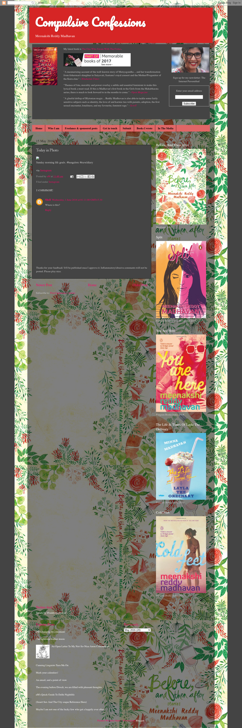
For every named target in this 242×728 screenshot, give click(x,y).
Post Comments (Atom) (62, 293)
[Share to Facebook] (89, 176)
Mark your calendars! (47, 672)
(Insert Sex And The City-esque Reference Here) (61, 702)
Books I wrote (144, 128)
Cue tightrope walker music (50, 639)
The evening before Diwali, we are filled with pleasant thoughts (69, 687)
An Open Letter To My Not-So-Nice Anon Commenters (80, 646)
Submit (127, 128)
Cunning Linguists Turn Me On (52, 665)
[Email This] (78, 176)
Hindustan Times (90, 78)
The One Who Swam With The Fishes (101, 49)
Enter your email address (189, 90)
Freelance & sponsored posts (81, 128)
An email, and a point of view (51, 680)
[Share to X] (85, 176)
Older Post (140, 284)
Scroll (133, 105)
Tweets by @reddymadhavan (51, 612)
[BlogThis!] (82, 176)
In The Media (165, 128)
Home (39, 128)
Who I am (53, 128)
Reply (48, 210)
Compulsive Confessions (90, 22)
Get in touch (110, 128)
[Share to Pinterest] (93, 176)
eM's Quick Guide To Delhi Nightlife (55, 694)
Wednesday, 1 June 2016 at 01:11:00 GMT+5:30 (77, 199)
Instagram (46, 170)
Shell (48, 200)
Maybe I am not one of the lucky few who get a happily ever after (70, 709)
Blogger (140, 720)
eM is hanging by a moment (50, 631)
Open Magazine (139, 92)
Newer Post (44, 284)
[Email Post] (71, 176)
